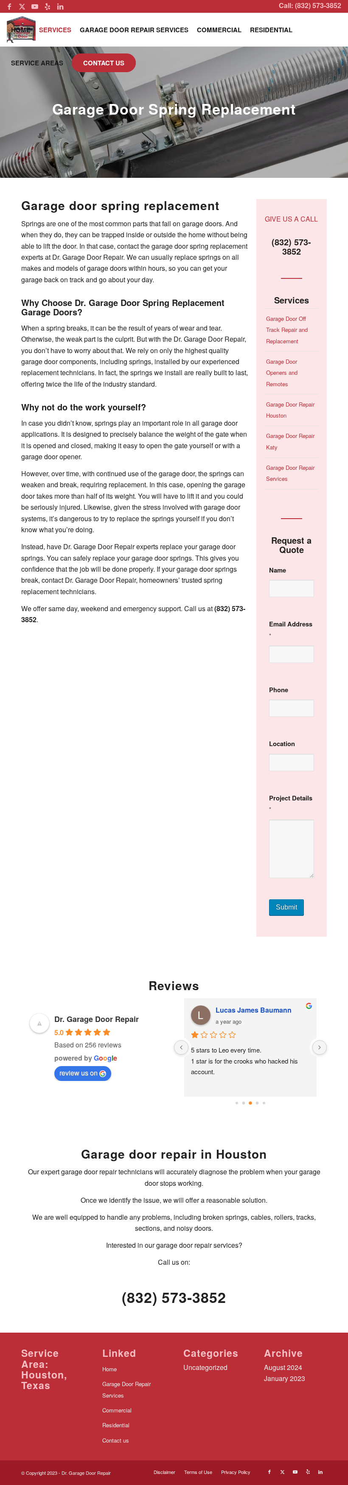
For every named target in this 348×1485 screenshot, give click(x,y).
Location (282, 743)
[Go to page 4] (264, 1103)
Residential (115, 1425)
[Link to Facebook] (9, 6)
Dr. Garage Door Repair (96, 1019)
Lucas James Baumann (254, 1010)
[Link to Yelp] (47, 6)
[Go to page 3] (257, 1102)
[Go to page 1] (243, 1102)
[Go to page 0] (237, 1103)
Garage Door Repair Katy (290, 441)
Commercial (117, 1410)
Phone (278, 689)
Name (277, 570)
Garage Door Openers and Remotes (281, 372)
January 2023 (284, 1378)
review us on (78, 1073)
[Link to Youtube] (34, 6)
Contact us (115, 1440)
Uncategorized (205, 1367)
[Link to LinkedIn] (60, 6)
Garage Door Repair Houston (290, 409)
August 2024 (283, 1367)
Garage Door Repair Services (290, 473)
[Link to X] (22, 6)
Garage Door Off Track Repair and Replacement (287, 329)
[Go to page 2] (250, 1103)
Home (109, 1369)
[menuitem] (21, 29)
